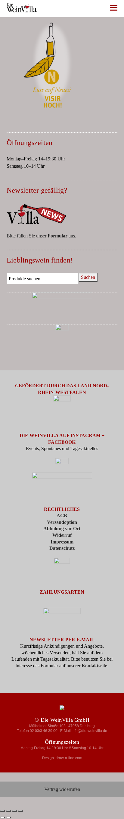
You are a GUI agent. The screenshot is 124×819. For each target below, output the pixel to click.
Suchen (88, 277)
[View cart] (97, 9)
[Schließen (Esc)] (20, 811)
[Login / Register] (79, 9)
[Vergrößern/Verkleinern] (2, 811)
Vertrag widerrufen (62, 789)
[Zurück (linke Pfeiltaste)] (2, 817)
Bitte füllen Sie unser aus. (41, 235)
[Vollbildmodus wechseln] (8, 811)
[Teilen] (14, 811)
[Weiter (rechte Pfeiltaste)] (8, 817)
